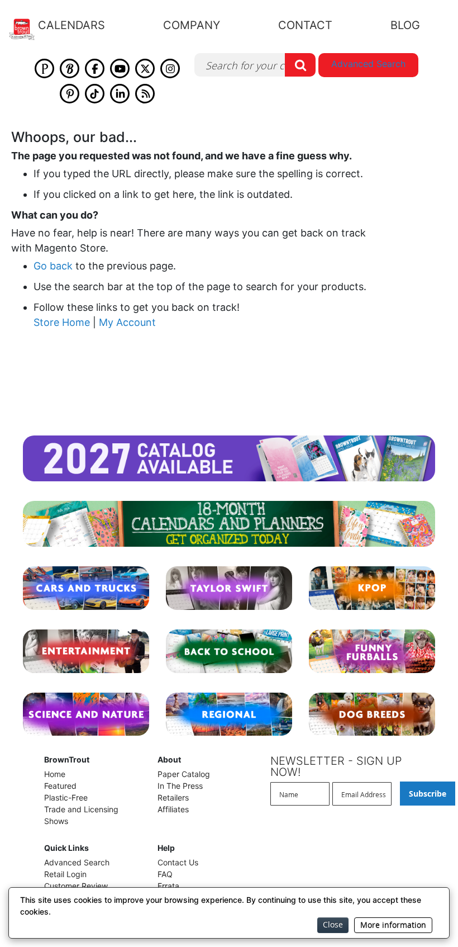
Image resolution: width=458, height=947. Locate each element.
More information (393, 925)
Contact (305, 25)
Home (54, 774)
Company (191, 25)
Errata (168, 886)
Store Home (62, 322)
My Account (127, 322)
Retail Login (65, 874)
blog (405, 25)
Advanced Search (368, 63)
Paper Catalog (184, 774)
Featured (60, 785)
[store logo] (28, 29)
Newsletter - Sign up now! (336, 766)
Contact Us (178, 862)
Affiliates (173, 809)
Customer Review (76, 886)
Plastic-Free (66, 797)
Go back (53, 266)
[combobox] (255, 65)
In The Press (180, 785)
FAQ (165, 874)
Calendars (71, 25)
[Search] (300, 65)
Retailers (173, 797)
